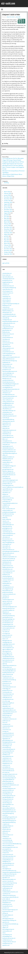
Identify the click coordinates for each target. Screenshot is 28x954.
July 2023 (6, 236)
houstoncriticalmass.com (8, 549)
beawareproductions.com (8, 608)
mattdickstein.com (6, 758)
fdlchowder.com (6, 806)
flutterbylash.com (6, 902)
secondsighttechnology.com (9, 465)
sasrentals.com (5, 464)
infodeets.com (5, 284)
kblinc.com (5, 439)
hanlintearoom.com (7, 904)
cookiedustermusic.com (8, 678)
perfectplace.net (6, 501)
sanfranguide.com (6, 544)
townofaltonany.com (7, 662)
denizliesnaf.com (6, 717)
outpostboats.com (6, 523)
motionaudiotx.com (7, 931)
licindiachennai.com (7, 280)
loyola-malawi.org (6, 519)
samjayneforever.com (7, 886)
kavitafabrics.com (6, 681)
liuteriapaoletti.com (7, 667)
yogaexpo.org (5, 506)
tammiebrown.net (6, 637)
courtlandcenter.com (7, 695)
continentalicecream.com (8, 571)
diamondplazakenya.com (8, 875)
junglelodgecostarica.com (8, 644)
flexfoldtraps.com (6, 786)
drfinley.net (5, 913)
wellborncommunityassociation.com (11, 357)
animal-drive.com (6, 729)
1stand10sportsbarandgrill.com (9, 453)
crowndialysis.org (6, 478)
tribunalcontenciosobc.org (8, 558)
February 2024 (7, 223)
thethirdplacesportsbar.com (9, 856)
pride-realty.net (6, 899)
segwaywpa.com (6, 738)
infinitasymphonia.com (8, 587)
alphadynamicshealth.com (8, 900)
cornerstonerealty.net (7, 842)
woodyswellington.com (7, 859)
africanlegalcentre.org (7, 588)
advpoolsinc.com (6, 706)
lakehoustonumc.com (7, 761)
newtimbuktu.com (6, 298)
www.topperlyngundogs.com (9, 777)
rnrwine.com (5, 916)
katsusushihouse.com (7, 590)
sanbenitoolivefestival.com (8, 533)
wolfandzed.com (6, 831)
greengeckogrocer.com (7, 469)
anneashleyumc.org (7, 793)
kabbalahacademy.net (7, 458)
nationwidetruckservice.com (9, 687)
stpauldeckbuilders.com (8, 797)
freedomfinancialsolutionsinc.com (10, 785)
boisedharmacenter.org (8, 514)
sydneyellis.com (6, 476)
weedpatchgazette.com (8, 437)
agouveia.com (5, 922)
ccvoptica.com (5, 824)
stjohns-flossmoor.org (7, 674)
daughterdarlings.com (7, 282)
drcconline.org (5, 701)
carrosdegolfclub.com (7, 387)
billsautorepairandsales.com (9, 879)
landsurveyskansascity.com (8, 795)
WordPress (12, 952)
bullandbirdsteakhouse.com (8, 810)
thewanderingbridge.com (8, 619)
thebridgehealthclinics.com (8, 742)
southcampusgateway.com (8, 353)
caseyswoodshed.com (7, 713)
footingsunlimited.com (7, 799)
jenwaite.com (5, 908)
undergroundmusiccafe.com (9, 941)
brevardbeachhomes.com (8, 394)
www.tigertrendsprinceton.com (9, 774)
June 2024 (6, 216)
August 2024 (7, 213)
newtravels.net (5, 307)
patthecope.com (6, 720)
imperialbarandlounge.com (8, 410)
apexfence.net (5, 945)
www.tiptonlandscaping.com (9, 820)
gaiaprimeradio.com (7, 635)
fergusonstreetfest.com (8, 884)
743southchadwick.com (8, 398)
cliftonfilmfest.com (6, 408)
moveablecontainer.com (8, 367)
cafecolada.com (6, 537)
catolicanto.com (6, 496)
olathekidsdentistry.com (8, 448)
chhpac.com (5, 927)
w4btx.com (5, 455)
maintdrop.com (6, 339)
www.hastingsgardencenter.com (10, 847)
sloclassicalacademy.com (8, 560)
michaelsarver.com (6, 467)
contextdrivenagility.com (8, 610)
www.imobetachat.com (7, 756)
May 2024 (6, 218)
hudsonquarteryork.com (8, 865)
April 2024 (6, 220)
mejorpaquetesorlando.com (9, 451)
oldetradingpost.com (7, 375)
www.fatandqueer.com (7, 792)
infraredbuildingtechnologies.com (10, 383)
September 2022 (8, 254)
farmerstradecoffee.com (8, 751)
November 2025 (8, 198)
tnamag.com (5, 731)
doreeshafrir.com (6, 605)
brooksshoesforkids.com (8, 733)
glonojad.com (5, 597)
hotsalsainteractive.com (8, 285)
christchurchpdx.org (7, 576)
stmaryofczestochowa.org (8, 615)
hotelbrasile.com (6, 362)
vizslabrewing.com (6, 432)
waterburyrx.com (6, 704)
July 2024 (6, 215)
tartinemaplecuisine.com (8, 628)
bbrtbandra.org (6, 332)
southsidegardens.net (7, 851)
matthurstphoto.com (7, 888)
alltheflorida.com (6, 890)
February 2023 (7, 245)
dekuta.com (5, 833)
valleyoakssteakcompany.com (9, 711)
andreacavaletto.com (7, 510)
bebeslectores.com (6, 378)
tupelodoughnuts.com (7, 446)
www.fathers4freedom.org (8, 776)
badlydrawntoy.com (7, 760)
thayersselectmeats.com (8, 735)
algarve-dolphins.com (7, 649)
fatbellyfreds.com (6, 861)
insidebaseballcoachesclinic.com (10, 892)
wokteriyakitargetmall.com (8, 473)
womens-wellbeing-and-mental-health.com (12, 487)
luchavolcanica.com (7, 683)
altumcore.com (6, 728)
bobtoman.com (6, 341)
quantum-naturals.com (7, 881)
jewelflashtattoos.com (7, 328)
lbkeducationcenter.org (8, 498)
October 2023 (7, 231)
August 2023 (7, 234)
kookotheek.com (6, 350)
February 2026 (7, 193)
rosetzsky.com (5, 596)
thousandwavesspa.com (8, 694)
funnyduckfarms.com (7, 906)
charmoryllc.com (6, 546)
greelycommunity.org (7, 592)
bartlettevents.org (6, 366)
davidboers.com (6, 754)
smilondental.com (6, 460)
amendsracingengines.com (9, 788)
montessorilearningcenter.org (9, 883)
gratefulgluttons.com (7, 528)
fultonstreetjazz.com (7, 364)
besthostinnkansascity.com (8, 938)
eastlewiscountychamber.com (9, 556)
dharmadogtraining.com (8, 929)
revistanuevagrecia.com (8, 599)
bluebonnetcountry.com (8, 334)
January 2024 (7, 225)
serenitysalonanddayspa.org (9, 287)
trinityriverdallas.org (7, 499)
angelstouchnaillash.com (8, 457)
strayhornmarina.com (7, 565)
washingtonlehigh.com (7, 826)
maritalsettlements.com (8, 656)
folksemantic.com (6, 424)
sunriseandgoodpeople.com (9, 669)
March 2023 (7, 243)
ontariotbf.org (5, 318)
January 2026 (7, 195)
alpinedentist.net (6, 346)
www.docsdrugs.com (7, 802)
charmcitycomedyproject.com (9, 606)
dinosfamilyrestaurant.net (8, 382)
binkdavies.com (6, 574)
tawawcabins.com (6, 423)
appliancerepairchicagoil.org (9, 316)
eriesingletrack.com (7, 441)
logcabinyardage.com (7, 752)
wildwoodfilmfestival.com (8, 359)
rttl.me (4, 933)
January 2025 (7, 207)
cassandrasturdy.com (7, 531)
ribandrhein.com (6, 492)
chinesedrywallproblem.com (9, 670)
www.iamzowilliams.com (8, 845)
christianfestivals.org (7, 646)
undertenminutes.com (7, 293)
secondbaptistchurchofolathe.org (10, 924)
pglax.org (4, 663)
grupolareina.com (6, 369)
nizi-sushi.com (8, 3)
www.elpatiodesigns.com (8, 863)
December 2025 (8, 197)
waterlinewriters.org (7, 744)
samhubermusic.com (7, 943)
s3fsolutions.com (6, 392)
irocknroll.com (5, 417)
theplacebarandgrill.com (8, 703)
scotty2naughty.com (7, 603)
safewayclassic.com (7, 312)
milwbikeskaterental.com (8, 658)
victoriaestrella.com (7, 692)
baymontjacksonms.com (8, 660)
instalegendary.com (7, 319)
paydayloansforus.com (7, 309)
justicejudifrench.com (7, 617)
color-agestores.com (7, 515)
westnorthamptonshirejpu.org (9, 360)
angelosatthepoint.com (8, 708)
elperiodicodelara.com (7, 277)
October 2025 (7, 200)
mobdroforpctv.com (7, 530)
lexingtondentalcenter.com (8, 474)
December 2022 (8, 248)
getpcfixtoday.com (6, 330)
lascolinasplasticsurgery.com (9, 811)
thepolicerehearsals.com (8, 553)
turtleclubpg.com (6, 688)
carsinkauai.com (6, 893)
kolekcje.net (5, 494)
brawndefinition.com (7, 569)
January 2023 (7, 247)
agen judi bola (5, 263)
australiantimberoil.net (7, 380)
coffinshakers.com (6, 613)
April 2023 (6, 241)
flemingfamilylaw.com (7, 915)
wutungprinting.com (7, 654)
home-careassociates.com (8, 508)
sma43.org (4, 815)
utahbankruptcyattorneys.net (9, 416)
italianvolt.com (5, 428)
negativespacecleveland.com (9, 665)
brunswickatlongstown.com (8, 626)
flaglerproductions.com (8, 567)
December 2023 (8, 227)
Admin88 (18, 17)
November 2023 (8, 229)
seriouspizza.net (6, 724)
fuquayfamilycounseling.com (9, 920)
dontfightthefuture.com (8, 403)
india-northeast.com (7, 400)
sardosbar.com (5, 426)
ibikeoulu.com (5, 612)
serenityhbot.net (6, 767)
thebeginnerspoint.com (8, 540)
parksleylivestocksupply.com (9, 512)
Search (4, 149)
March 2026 (7, 191)
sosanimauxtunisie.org (7, 342)
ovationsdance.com (7, 490)
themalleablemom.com (7, 621)
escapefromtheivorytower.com (9, 396)
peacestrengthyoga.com (8, 783)
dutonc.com (5, 638)
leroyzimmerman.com (7, 911)
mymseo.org (5, 925)
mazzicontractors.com (7, 854)
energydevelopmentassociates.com (10, 389)
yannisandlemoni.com (7, 435)
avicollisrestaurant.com (7, 699)
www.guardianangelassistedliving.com (11, 872)
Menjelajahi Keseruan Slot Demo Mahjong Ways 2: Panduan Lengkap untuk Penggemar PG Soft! (13, 167)
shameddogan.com (7, 745)
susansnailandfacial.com (8, 770)
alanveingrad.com (6, 651)
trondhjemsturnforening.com (9, 874)
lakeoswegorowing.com (8, 918)
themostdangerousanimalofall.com (10, 551)
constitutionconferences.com (9, 719)
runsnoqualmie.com (7, 801)
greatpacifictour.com (7, 690)
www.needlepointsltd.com (8, 808)
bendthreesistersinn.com (8, 672)
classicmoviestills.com (7, 535)
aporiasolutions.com (7, 736)
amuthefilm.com (6, 581)
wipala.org (4, 517)
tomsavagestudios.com (7, 485)
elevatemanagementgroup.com (10, 909)
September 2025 (8, 202)
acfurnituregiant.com (7, 291)
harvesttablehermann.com (8, 385)
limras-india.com (6, 275)
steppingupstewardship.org (9, 822)
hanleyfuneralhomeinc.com (9, 449)
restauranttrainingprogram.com (10, 480)
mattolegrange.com (7, 642)
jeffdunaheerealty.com (7, 781)
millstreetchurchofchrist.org (8, 895)
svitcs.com (4, 722)
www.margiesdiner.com (8, 804)
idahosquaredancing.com (8, 421)
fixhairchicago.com (6, 715)
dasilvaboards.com (6, 562)
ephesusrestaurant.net (7, 858)
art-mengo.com (6, 633)
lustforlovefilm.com (6, 583)
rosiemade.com (6, 444)
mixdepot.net (5, 836)
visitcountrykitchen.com (8, 647)
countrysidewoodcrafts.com (9, 314)
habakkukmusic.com (7, 763)
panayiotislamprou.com (8, 351)
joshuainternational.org (8, 769)
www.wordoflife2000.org (8, 419)
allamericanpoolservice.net (8, 482)
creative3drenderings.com (8, 749)
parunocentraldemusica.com (9, 870)
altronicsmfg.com (6, 300)
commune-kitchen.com (8, 580)
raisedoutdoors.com (7, 412)
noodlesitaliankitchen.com (8, 323)
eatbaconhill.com (6, 302)
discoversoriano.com (7, 539)
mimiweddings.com (7, 936)
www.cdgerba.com (6, 868)
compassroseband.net (7, 726)
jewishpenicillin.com (7, 483)
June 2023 (6, 238)
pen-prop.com (5, 772)
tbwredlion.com (6, 877)
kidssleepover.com (6, 305)
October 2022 (7, 252)
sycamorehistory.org (7, 840)
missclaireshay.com (7, 273)
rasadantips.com (6, 296)
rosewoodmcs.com (6, 838)
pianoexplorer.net (6, 849)
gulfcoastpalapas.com (7, 740)
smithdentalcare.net (7, 940)
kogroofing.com (6, 344)
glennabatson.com (6, 564)
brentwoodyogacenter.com (8, 818)
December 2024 (8, 209)
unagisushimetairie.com (8, 326)
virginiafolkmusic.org (7, 489)
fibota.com (5, 867)
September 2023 (8, 232)
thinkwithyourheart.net (7, 414)
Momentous (20, 952)
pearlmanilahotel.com (7, 337)
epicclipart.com (6, 335)
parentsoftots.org (6, 747)
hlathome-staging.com (7, 471)
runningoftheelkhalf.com (8, 779)
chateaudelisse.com (7, 355)
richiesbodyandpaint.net (8, 278)
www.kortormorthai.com (8, 790)
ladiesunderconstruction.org (9, 376)
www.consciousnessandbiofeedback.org (11, 843)
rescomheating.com (7, 934)
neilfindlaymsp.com (7, 697)
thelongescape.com (7, 640)
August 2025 (7, 204)
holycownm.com (6, 685)
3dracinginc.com (6, 547)
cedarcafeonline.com (7, 289)
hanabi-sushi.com (6, 829)
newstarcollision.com (7, 462)
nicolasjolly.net (5, 585)
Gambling (6, 143)
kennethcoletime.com (7, 622)
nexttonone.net (6, 765)
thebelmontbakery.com (8, 310)
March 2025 (7, 206)
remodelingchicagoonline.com (9, 817)
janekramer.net (6, 629)
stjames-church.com (7, 601)
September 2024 (8, 211)
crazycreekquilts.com (7, 572)
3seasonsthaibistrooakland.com (10, 503)
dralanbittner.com (6, 433)
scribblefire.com (6, 505)
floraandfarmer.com (7, 391)
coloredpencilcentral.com (8, 407)
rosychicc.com (5, 521)
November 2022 (8, 250)
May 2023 (6, 239)
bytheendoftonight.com (8, 524)
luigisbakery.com (6, 827)
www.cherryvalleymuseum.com (9, 371)
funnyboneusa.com (7, 676)
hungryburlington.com (7, 624)
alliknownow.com (6, 555)
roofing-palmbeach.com (8, 401)
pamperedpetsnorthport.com (9, 442)
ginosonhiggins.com (7, 653)
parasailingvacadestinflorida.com (10, 897)
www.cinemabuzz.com (7, 834)
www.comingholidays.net (8, 542)
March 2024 (7, 222)
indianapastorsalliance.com (9, 710)
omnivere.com (5, 294)
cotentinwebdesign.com (8, 373)
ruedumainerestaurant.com (9, 594)
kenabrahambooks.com (8, 578)
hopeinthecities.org (7, 526)
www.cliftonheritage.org (8, 813)
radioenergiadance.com (8, 348)
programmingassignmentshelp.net (10, 303)
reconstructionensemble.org (9, 679)
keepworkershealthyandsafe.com (10, 321)
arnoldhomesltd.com (7, 405)
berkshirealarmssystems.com (9, 430)
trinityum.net (5, 852)
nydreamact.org (6, 325)
